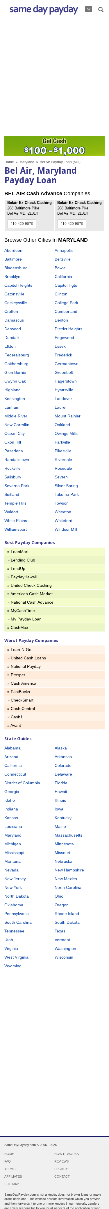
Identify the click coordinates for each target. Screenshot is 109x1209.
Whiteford (63, 520)
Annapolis (64, 250)
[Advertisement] (54, 76)
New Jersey (15, 878)
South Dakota (67, 922)
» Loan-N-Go (19, 649)
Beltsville (63, 259)
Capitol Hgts (66, 285)
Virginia (11, 948)
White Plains (15, 520)
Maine (60, 826)
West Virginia (16, 957)
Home (9, 162)
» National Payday (24, 666)
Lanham (11, 407)
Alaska (61, 748)
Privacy (61, 1169)
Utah (8, 939)
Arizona (11, 756)
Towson (62, 503)
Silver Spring (66, 485)
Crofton (11, 311)
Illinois (60, 800)
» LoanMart (17, 551)
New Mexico (66, 878)
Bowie (60, 268)
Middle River (15, 416)
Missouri (62, 852)
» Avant (14, 725)
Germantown (66, 363)
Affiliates (13, 1176)
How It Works (66, 1154)
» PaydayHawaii (22, 577)
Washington (65, 948)
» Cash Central (21, 708)
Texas (60, 931)
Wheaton (63, 512)
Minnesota (64, 844)
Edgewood (64, 337)
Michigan (12, 844)
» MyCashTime (21, 610)
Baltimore (13, 259)
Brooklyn (12, 276)
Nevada (11, 870)
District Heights (68, 329)
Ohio (59, 896)
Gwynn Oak (15, 381)
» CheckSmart (20, 700)
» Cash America (21, 683)
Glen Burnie (15, 372)
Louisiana (13, 826)
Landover (63, 398)
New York (13, 887)
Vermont (62, 939)
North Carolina (68, 887)
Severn (61, 477)
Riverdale (63, 459)
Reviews (61, 1161)
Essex (60, 346)
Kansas (11, 817)
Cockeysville (15, 302)
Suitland (11, 494)
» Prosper (16, 674)
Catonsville (14, 294)
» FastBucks (18, 691)
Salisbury (12, 477)
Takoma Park (67, 494)
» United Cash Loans (26, 658)
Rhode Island (67, 913)
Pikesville (63, 451)
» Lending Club (21, 560)
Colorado (63, 765)
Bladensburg (16, 268)
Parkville (62, 442)
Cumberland (66, 311)
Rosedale (63, 468)
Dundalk (11, 337)
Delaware (63, 774)
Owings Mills (66, 433)
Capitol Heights (18, 285)
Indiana (11, 809)
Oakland (62, 424)
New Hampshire (69, 870)
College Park (66, 302)
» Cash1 (15, 717)
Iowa (59, 809)
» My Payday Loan (24, 619)
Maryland (26, 162)
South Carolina (18, 922)
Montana (12, 861)
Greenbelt (64, 372)
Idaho (9, 800)
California (63, 276)
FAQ (7, 1161)
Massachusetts (68, 835)
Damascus (14, 320)
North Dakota (16, 896)
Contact (62, 1176)
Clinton (61, 294)
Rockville (12, 468)
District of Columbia (22, 783)
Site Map (11, 1184)
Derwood (12, 329)
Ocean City (14, 433)
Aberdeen (13, 250)
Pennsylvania (16, 913)
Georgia (11, 791)
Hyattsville (64, 390)
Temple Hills (15, 503)
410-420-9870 (21, 224)
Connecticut (15, 774)
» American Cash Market (30, 593)
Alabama (12, 748)
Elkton (10, 346)
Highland (12, 390)
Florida (61, 783)
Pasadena (13, 451)
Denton (61, 320)
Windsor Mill (66, 529)
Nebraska (63, 861)
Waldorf (11, 512)
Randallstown (16, 459)
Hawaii (61, 791)
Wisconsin (64, 957)
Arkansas (63, 756)
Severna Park (16, 485)
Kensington (14, 398)
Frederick (63, 355)
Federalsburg (16, 355)
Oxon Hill (12, 442)
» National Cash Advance (30, 602)
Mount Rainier (68, 416)
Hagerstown (66, 381)
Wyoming (13, 966)
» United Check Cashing (29, 585)
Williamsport (15, 529)
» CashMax (17, 627)
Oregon (62, 905)
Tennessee (14, 931)
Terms (9, 1169)
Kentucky (63, 817)
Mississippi (14, 852)
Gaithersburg (16, 363)
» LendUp (16, 568)
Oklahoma (13, 905)
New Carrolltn (16, 424)
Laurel (60, 407)
